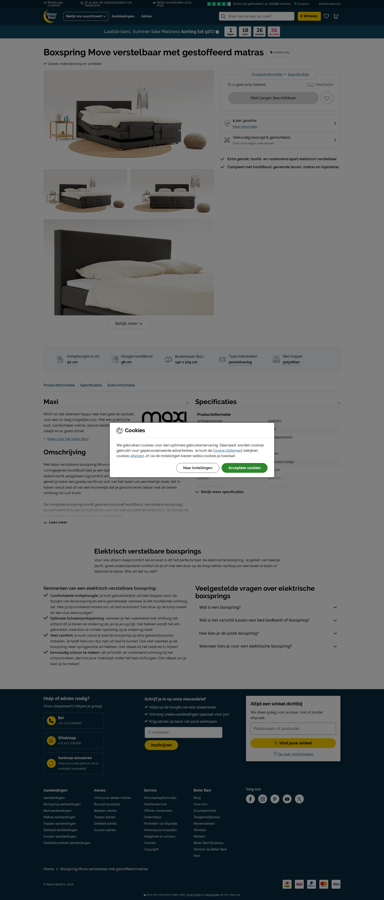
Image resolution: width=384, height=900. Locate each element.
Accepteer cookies (244, 468)
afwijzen (137, 456)
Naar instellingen (197, 468)
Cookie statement (228, 450)
